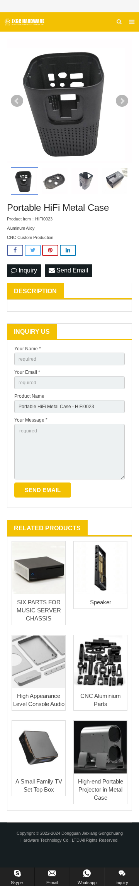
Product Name (29, 396)
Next (122, 101)
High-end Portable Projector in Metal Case (100, 789)
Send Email (71, 270)
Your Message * (30, 420)
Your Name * (27, 348)
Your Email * (27, 372)
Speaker (100, 602)
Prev (17, 101)
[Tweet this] (33, 250)
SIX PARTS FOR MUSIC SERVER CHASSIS (39, 610)
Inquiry (27, 270)
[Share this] (15, 250)
